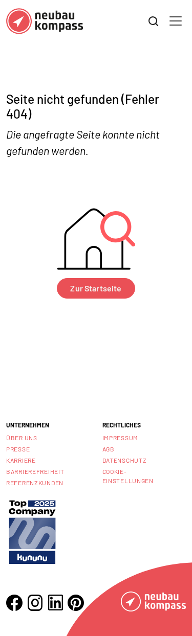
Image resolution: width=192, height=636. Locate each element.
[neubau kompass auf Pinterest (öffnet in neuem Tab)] (76, 602)
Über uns (21, 437)
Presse (18, 448)
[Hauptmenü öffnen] (175, 21)
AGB (108, 448)
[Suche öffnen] (153, 21)
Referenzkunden (34, 482)
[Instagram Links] (35, 602)
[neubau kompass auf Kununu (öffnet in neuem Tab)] (32, 531)
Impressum (120, 437)
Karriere (21, 460)
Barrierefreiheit (35, 471)
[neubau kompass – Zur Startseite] (44, 21)
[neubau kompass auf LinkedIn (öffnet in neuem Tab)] (55, 602)
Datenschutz (124, 460)
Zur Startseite (95, 288)
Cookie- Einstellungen (128, 476)
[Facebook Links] (14, 602)
